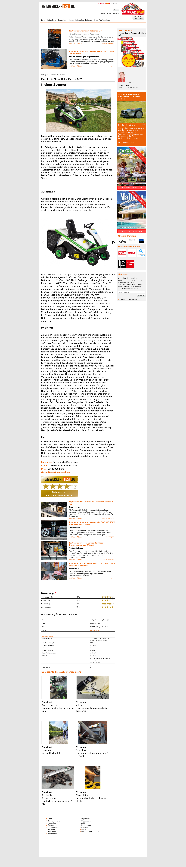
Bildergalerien (53, 827)
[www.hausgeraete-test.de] (141, 259)
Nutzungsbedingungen (90, 831)
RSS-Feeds (52, 831)
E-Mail (128, 85)
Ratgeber (88, 20)
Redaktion (52, 823)
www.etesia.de (94, 630)
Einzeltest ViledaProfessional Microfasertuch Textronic (91, 706)
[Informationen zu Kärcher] (132, 241)
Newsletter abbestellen (128, 299)
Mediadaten (86, 821)
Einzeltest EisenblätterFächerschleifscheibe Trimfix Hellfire (91, 797)
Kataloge (51, 829)
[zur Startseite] (58, 6)
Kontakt (84, 829)
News (42, 20)
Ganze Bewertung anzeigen (55, 472)
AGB (83, 823)
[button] (113, 242)
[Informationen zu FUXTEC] (122, 241)
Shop (96, 20)
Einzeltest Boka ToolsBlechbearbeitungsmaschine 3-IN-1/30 (92, 752)
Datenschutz (86, 825)
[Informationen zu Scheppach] (142, 241)
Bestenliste (62, 20)
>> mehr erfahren (124, 69)
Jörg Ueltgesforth (131, 83)
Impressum (85, 819)
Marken (71, 20)
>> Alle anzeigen (108, 43)
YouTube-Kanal (105, 20)
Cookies (84, 827)
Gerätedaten (53, 825)
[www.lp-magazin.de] (122, 269)
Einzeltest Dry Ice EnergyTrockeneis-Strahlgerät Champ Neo (57, 706)
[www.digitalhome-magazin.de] (122, 259)
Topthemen (52, 834)
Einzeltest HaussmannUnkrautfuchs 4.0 (50, 750)
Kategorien (79, 20)
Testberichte (51, 20)
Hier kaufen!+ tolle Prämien (138, 17)
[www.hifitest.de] (132, 259)
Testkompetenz (54, 821)
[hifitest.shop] (130, 269)
